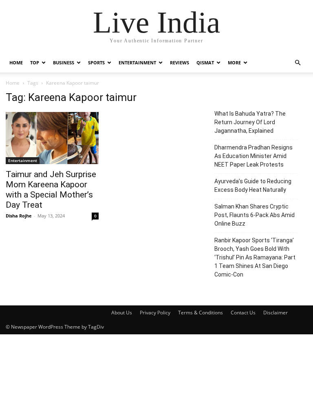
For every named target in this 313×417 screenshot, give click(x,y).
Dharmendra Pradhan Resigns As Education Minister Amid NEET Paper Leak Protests (253, 156)
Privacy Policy (155, 312)
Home (16, 62)
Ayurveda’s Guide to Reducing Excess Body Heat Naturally (252, 185)
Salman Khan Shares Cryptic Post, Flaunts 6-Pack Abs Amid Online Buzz (254, 215)
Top (34, 62)
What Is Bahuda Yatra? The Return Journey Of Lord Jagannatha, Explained (250, 122)
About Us (121, 312)
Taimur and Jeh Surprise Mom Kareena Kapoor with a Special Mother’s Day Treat (51, 189)
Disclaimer (275, 312)
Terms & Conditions (200, 312)
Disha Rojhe (19, 216)
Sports (96, 62)
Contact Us (243, 312)
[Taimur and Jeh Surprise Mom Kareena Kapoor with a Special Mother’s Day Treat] (52, 138)
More (234, 62)
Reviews (179, 62)
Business (63, 62)
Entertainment (137, 62)
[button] (297, 63)
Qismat (205, 62)
